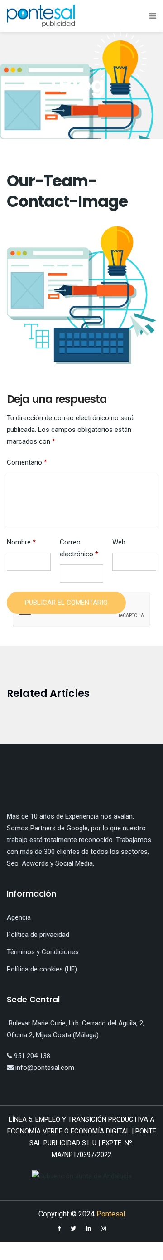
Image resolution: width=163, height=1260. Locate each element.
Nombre (21, 542)
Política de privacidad (38, 935)
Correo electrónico (79, 548)
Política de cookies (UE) (42, 969)
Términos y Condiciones (43, 952)
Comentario (27, 462)
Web (118, 542)
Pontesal (110, 1214)
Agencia (19, 917)
